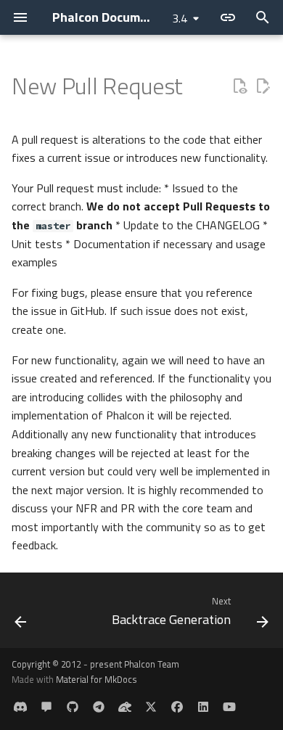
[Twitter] (151, 706)
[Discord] (20, 706)
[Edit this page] (262, 86)
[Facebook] (177, 706)
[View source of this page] (239, 86)
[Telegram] (98, 706)
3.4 (179, 18)
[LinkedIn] (203, 706)
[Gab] (124, 706)
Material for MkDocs (96, 679)
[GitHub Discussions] (46, 706)
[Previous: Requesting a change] (20, 614)
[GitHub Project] (72, 706)
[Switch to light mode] (227, 17)
